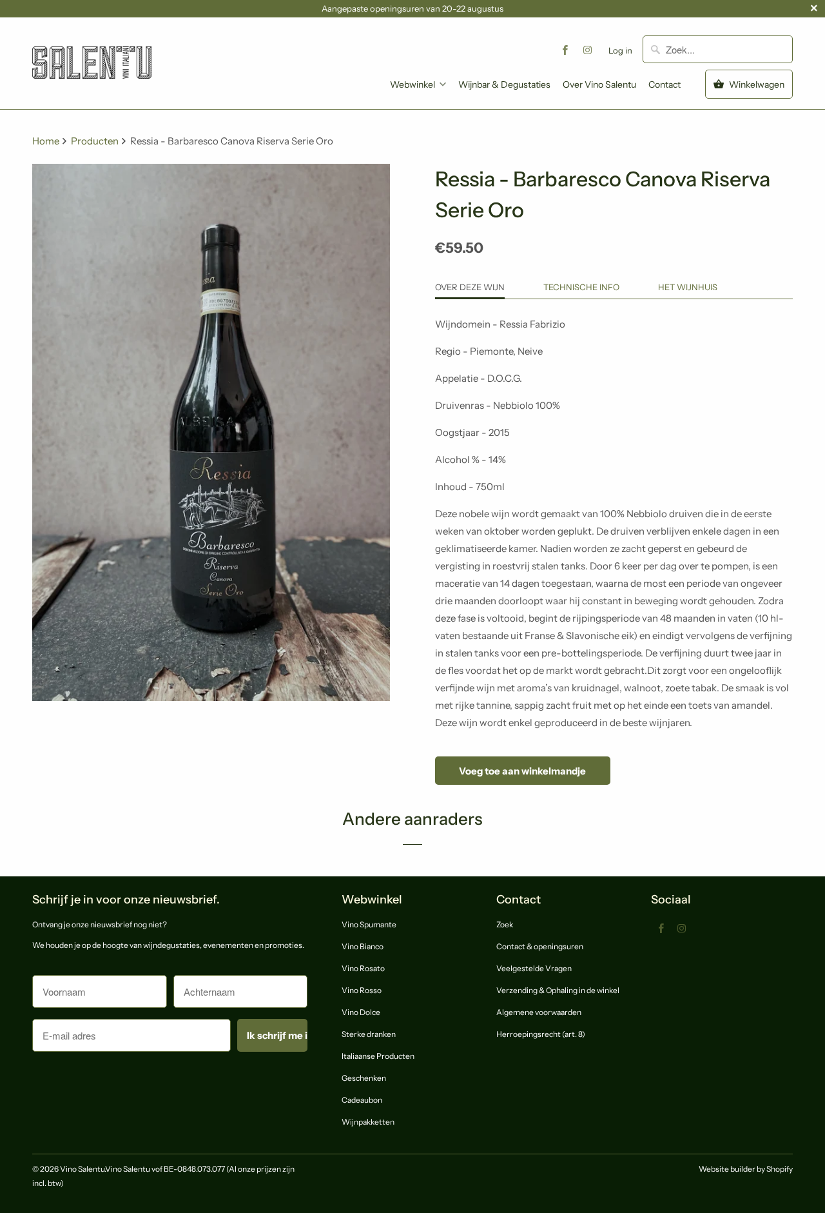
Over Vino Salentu (599, 84)
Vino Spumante (369, 924)
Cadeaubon (362, 1100)
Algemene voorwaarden (538, 1012)
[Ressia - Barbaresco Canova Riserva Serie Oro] (211, 432)
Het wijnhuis (687, 287)
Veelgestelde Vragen (534, 968)
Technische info (581, 287)
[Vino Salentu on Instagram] (588, 49)
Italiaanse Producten (378, 1056)
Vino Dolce (361, 1012)
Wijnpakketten (368, 1122)
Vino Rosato (363, 968)
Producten (96, 141)
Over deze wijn (470, 287)
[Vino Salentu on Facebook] (565, 49)
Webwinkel (412, 84)
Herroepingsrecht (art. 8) (540, 1034)
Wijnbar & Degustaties (504, 84)
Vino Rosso (362, 990)
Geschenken (364, 1078)
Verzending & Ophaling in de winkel (557, 990)
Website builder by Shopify (746, 1169)
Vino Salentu (82, 1169)
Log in (620, 50)
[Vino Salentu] (91, 52)
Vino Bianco (362, 946)
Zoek (504, 924)
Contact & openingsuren (539, 946)
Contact (664, 84)
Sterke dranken (369, 1034)
